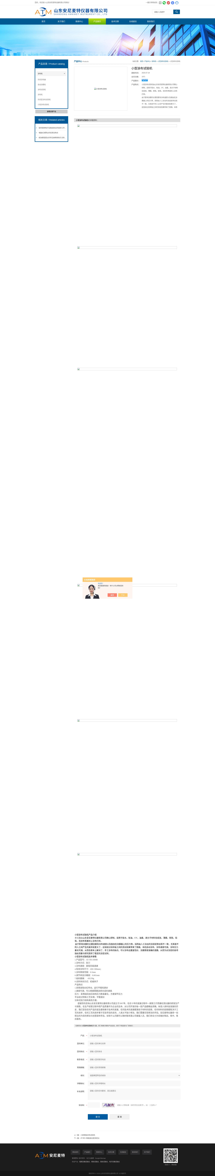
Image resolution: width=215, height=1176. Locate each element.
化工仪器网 (90, 1158)
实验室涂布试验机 (44, 99)
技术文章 (115, 21)
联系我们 (151, 21)
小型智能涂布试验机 (88, 1135)
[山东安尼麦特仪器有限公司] (72, 11)
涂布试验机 (42, 89)
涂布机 (40, 73)
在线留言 (133, 21)
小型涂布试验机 (43, 104)
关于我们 (61, 21)
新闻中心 (79, 21)
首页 (43, 21)
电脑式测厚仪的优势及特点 (48, 133)
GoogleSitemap (100, 1158)
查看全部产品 (51, 111)
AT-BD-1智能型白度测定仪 (90, 1138)
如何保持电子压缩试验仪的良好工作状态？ (54, 128)
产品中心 (147, 61)
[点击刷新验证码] (108, 1105)
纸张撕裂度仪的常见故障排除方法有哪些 (53, 137)
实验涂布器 (42, 79)
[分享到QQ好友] (177, 3)
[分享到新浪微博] (168, 3)
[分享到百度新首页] (172, 3)
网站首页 (75, 1152)
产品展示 (97, 21)
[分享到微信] (164, 3)
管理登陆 (75, 1158)
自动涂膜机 (42, 84)
